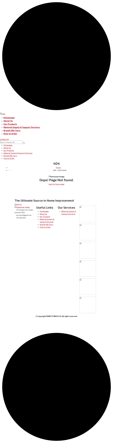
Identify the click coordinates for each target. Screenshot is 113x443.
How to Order (10, 133)
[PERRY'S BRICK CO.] (2, 114)
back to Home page (56, 184)
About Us (8, 121)
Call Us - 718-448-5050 (97, 4)
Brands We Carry (12, 130)
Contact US (4, 139)
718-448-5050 (21, 218)
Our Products (10, 124)
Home (58, 167)
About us (18, 204)
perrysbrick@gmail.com (23, 215)
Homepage (9, 117)
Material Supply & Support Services (22, 127)
